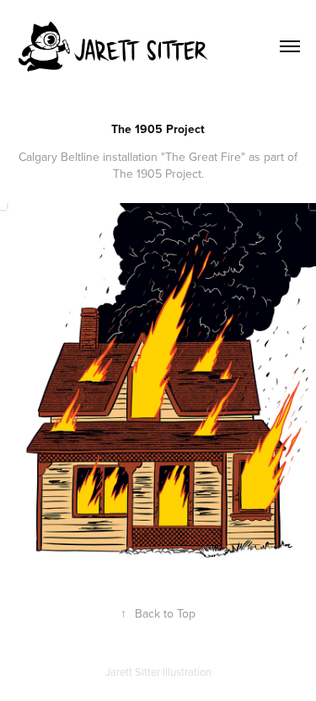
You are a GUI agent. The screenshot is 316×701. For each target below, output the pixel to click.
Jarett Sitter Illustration (158, 671)
